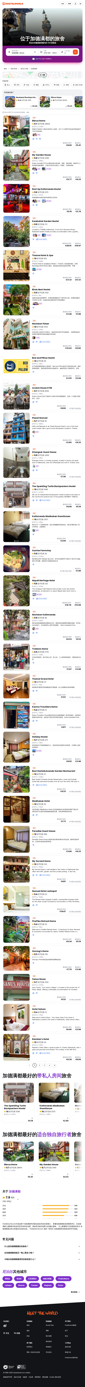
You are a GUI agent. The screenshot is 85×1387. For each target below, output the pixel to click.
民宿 (28, 1336)
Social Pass (50, 1325)
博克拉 (7, 1279)
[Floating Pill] (30, 1065)
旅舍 (34, 117)
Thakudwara (63, 1279)
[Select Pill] (75, 4)
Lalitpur (8, 1285)
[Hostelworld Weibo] (5, 1325)
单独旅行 (49, 1347)
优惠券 (25, 1377)
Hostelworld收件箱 (71, 1357)
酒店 (28, 1330)
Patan (60, 1285)
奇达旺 (19, 1279)
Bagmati (47, 1285)
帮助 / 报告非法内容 (33, 1352)
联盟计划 (68, 1352)
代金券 (31, 1377)
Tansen (34, 1285)
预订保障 (49, 1336)
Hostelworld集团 (70, 1325)
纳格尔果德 (47, 1279)
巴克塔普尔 (32, 1279)
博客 (47, 1330)
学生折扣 (49, 1352)
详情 (28, 112)
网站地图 (45, 1377)
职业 (66, 1336)
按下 (66, 1330)
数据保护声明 (7, 1377)
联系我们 (29, 1347)
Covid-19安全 (42, 239)
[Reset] (34, 52)
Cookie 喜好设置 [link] (55, 1377)
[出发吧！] (75, 52)
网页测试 (38, 1377)
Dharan (21, 1285)
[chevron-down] (17, 1199)
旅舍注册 (68, 1347)
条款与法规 (17, 1377)
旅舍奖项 (49, 1341)
